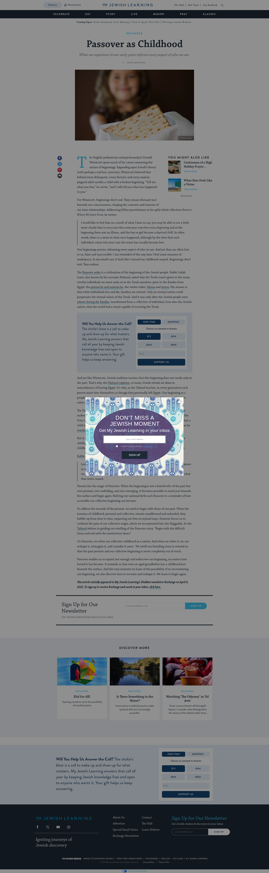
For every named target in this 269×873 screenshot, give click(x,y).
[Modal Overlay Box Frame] (134, 436)
